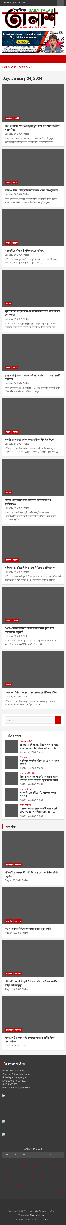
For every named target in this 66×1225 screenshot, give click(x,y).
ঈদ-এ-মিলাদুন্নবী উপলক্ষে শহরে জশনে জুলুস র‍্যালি (28, 928)
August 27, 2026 (28, 799)
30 (15, 1184)
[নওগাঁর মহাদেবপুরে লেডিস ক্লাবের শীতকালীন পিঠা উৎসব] (33, 416)
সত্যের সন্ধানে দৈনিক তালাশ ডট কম (41, 1211)
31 (24, 1184)
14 (59, 1166)
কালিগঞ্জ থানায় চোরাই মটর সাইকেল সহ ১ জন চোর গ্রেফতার (31, 190)
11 (33, 1166)
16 (15, 1172)
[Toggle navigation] (6, 59)
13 (50, 1166)
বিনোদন (8, 432)
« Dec (5, 1190)
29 (6, 1184)
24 (24, 1178)
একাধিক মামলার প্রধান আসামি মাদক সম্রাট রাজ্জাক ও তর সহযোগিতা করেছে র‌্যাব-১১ (38, 810)
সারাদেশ (15, 182)
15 (6, 1172)
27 (50, 1178)
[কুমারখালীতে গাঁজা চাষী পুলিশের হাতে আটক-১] (33, 227)
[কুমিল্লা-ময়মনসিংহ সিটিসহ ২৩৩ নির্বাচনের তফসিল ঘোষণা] (33, 544)
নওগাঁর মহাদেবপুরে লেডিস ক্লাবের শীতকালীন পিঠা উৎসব (29, 439)
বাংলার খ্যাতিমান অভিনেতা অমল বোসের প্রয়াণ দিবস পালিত (31, 692)
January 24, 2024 (13, 134)
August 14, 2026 (13, 989)
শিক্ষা (21, 757)
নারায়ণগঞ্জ (9, 118)
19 (42, 1172)
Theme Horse (37, 1215)
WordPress (43, 1219)
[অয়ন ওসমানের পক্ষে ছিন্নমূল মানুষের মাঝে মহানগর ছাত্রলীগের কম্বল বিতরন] (33, 103)
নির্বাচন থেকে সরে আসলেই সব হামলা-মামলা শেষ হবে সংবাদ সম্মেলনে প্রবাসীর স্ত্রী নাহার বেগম (39, 780)
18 (33, 1172)
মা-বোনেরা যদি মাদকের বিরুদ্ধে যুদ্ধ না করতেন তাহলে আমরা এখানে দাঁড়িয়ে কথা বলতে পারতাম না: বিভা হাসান (40, 748)
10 (24, 1166)
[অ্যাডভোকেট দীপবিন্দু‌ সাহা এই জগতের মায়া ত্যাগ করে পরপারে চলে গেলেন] (33, 288)
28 (59, 1178)
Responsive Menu (60, 3)
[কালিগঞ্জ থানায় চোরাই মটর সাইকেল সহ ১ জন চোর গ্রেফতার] (33, 167)
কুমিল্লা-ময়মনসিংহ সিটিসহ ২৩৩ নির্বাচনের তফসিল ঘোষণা (30, 567)
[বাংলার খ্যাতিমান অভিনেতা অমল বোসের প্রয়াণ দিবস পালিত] (33, 669)
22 (6, 1178)
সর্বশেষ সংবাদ (14, 735)
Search (58, 720)
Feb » (61, 1190)
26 (42, 1178)
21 (59, 1172)
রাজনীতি (17, 118)
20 (50, 1172)
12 (42, 1166)
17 (24, 1172)
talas (26, 134)
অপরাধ (8, 182)
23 (15, 1178)
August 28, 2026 (28, 784)
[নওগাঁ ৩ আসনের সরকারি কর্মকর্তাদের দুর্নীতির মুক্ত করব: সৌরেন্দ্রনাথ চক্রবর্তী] (33, 605)
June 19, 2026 (12, 1045)
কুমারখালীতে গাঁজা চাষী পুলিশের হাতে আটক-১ (25, 250)
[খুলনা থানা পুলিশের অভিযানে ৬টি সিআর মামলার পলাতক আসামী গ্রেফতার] (33, 352)
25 (33, 1178)
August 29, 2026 (28, 752)
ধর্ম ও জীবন (10, 826)
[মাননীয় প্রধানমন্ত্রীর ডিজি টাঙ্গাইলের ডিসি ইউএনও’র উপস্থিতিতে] (33, 477)
